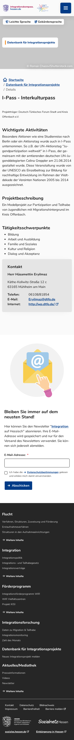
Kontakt (9, 705)
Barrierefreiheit (31, 709)
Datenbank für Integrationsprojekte (33, 85)
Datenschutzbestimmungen (43, 472)
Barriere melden (54, 709)
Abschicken (20, 485)
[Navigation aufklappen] (65, 8)
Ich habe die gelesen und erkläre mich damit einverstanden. (38, 474)
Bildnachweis (47, 705)
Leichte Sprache (20, 22)
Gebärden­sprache (50, 22)
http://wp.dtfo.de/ (42, 304)
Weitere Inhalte (15, 540)
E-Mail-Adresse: (15, 455)
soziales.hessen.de (15, 731)
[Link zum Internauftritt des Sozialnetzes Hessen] (54, 721)
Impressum (11, 709)
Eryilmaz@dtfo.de (42, 299)
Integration (60, 426)
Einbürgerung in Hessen (49, 731)
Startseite (16, 80)
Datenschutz (27, 705)
